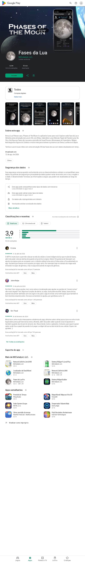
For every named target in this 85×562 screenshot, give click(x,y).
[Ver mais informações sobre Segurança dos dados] (28, 167)
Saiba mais (18, 97)
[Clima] (9, 160)
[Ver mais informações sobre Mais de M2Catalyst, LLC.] (31, 357)
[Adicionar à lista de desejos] (33, 75)
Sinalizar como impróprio (16, 423)
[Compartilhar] (27, 75)
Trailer (42, 30)
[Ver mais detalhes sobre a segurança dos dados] (14, 208)
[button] (11, 113)
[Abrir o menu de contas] (81, 3)
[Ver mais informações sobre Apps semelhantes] (25, 390)
